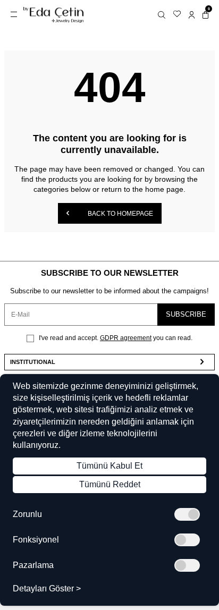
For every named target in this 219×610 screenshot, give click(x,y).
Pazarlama (33, 565)
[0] (205, 14)
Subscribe (186, 314)
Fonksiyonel (36, 540)
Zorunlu (27, 514)
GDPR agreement (125, 338)
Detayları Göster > (47, 588)
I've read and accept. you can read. (114, 338)
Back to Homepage (119, 213)
